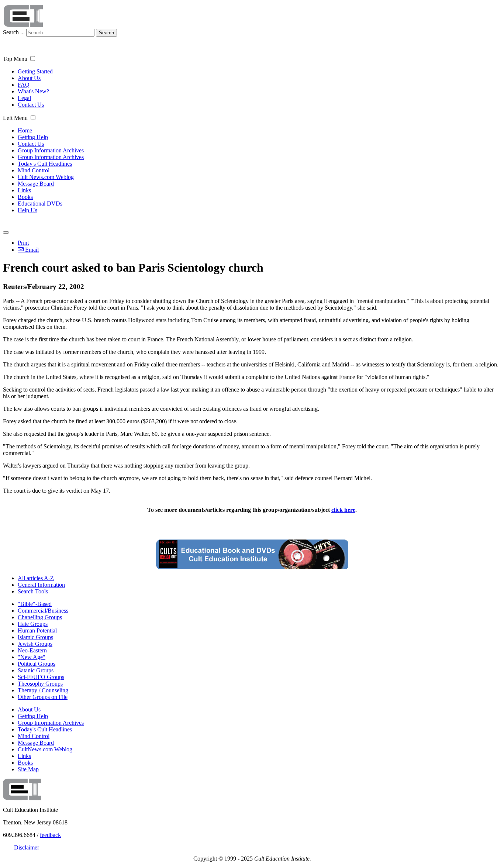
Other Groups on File (43, 697)
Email (31, 250)
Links (24, 190)
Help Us (27, 210)
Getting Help (33, 137)
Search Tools (33, 591)
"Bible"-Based (35, 604)
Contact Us (31, 104)
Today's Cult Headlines (45, 164)
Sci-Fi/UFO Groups (41, 677)
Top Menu (15, 59)
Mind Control (33, 170)
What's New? (33, 91)
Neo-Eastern (32, 650)
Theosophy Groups (40, 683)
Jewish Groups (35, 644)
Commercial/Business (43, 610)
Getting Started (35, 71)
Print (23, 242)
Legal (24, 98)
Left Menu (15, 118)
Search (106, 32)
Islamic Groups (35, 637)
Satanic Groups (35, 670)
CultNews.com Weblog (45, 749)
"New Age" (31, 657)
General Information (41, 585)
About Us (29, 78)
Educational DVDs (40, 203)
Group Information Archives (51, 150)
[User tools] (6, 232)
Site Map (28, 769)
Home (25, 130)
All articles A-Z (36, 578)
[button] (32, 58)
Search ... (14, 32)
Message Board (36, 183)
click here (343, 510)
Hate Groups (33, 624)
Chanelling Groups (40, 617)
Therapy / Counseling (43, 690)
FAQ (24, 85)
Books (25, 197)
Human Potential (37, 630)
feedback (50, 835)
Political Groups (36, 664)
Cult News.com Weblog (46, 177)
